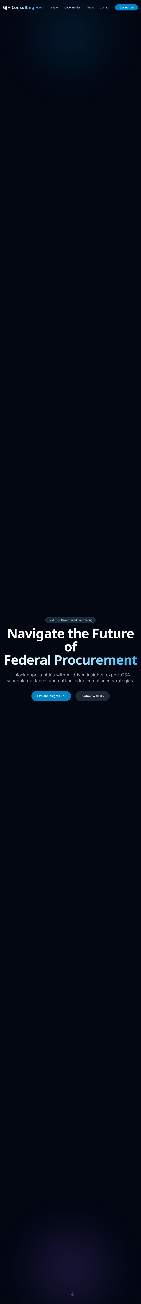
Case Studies (72, 7)
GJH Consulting (18, 7)
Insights (54, 7)
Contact (104, 7)
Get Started (127, 7)
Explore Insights (48, 696)
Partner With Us (93, 696)
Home (39, 7)
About (90, 7)
